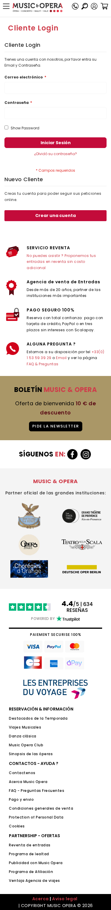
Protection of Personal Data (36, 817)
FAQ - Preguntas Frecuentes (36, 790)
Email (61, 357)
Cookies (17, 826)
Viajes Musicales (25, 727)
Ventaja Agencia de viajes (34, 880)
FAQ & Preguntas (43, 363)
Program (17, 871)
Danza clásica (22, 736)
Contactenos (22, 772)
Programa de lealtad (29, 853)
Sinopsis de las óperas (31, 753)
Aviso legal (65, 899)
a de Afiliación (39, 871)
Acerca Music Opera (28, 781)
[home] (37, 7)
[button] (94, 6)
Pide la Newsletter (55, 426)
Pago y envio (21, 799)
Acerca (40, 899)
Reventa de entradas (30, 845)
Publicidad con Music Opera (35, 862)
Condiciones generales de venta (41, 808)
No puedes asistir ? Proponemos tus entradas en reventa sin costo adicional (61, 261)
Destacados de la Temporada (38, 718)
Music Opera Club (26, 744)
